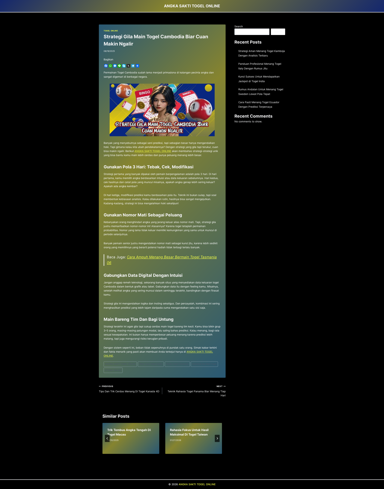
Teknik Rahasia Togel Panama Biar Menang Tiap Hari (196, 391)
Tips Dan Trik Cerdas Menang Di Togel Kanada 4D (129, 389)
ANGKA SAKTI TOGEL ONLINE (120, 364)
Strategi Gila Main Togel (204, 364)
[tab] (156, 456)
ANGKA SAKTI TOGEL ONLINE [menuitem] (153, 151)
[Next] (217, 438)
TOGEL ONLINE (111, 31)
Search (238, 26)
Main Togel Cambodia (177, 364)
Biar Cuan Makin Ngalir (150, 364)
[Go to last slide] (107, 438)
